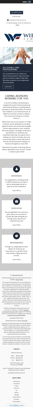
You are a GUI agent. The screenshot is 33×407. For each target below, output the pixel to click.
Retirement (16, 381)
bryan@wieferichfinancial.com (17, 20)
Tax (16, 390)
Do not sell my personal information (19, 314)
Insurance (16, 388)
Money (16, 392)
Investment (16, 383)
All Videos (16, 399)
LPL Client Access (16, 12)
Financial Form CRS (17, 275)
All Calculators (16, 401)
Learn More (8, 87)
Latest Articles (16, 397)
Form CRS (24, 321)
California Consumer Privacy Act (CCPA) (15, 311)
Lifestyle (16, 395)
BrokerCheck (19, 279)
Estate (16, 386)
